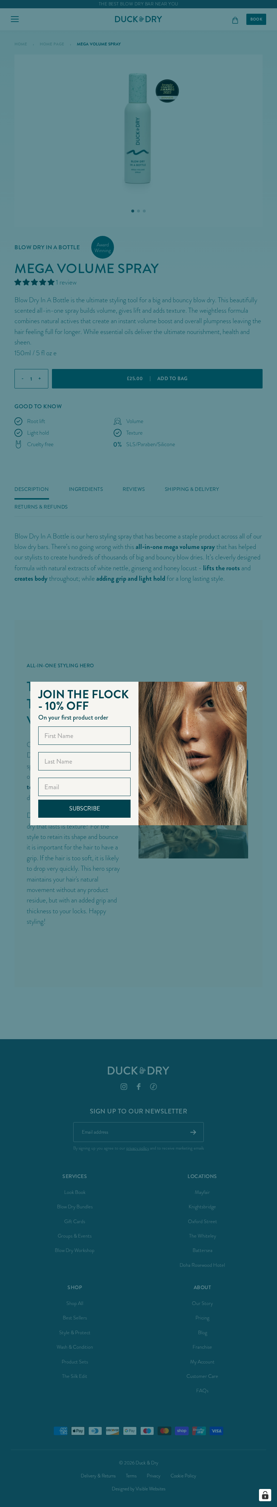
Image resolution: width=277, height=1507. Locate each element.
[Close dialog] (240, 688)
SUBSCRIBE (84, 808)
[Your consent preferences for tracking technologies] (265, 1495)
